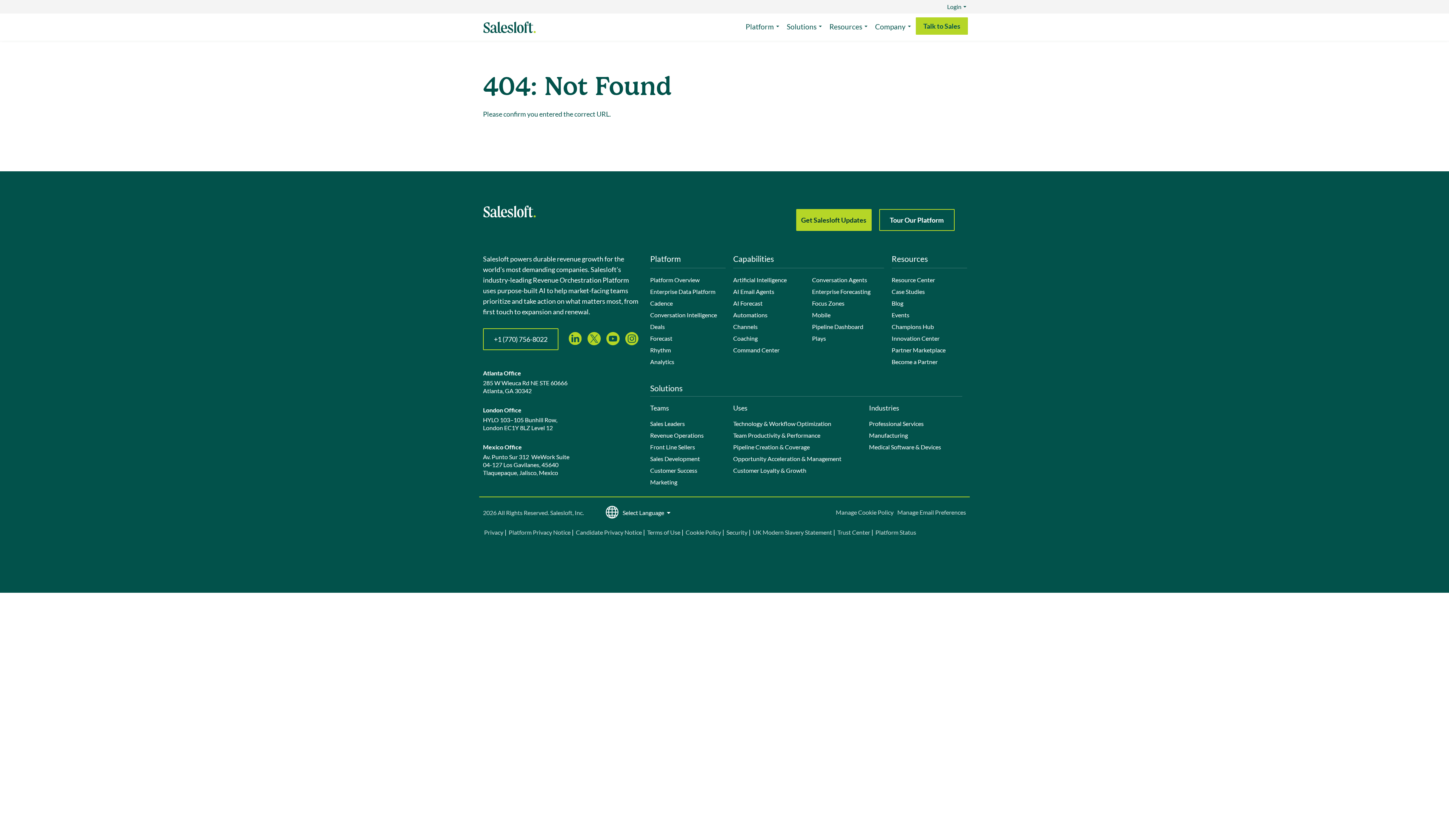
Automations (750, 314)
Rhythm (660, 350)
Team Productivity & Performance (776, 435)
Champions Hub (913, 326)
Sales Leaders (667, 423)
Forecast (661, 338)
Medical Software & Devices (905, 447)
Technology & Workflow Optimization (782, 423)
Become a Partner (915, 361)
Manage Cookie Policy (865, 512)
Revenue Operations (677, 435)
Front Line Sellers (672, 447)
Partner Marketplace (919, 350)
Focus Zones (828, 303)
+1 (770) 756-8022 (521, 339)
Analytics (662, 361)
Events (900, 314)
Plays (819, 338)
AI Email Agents (753, 291)
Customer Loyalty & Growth (769, 470)
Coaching (745, 338)
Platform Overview (675, 279)
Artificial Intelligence (760, 279)
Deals (657, 326)
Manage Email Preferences (931, 512)
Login (954, 6)
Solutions (802, 26)
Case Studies (908, 291)
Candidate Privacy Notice (609, 532)
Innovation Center (916, 338)
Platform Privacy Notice (540, 532)
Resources (845, 26)
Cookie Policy (703, 532)
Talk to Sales (941, 26)
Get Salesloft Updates (833, 220)
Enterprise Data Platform (682, 291)
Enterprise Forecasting (841, 291)
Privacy (494, 532)
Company (890, 26)
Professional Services (896, 423)
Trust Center (853, 532)
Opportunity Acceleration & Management (787, 458)
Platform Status (895, 532)
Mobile (821, 314)
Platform (760, 26)
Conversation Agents (839, 279)
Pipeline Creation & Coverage (771, 447)
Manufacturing (888, 435)
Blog (897, 303)
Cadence (661, 303)
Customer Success (673, 470)
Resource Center (913, 279)
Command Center (756, 350)
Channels (745, 326)
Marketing (663, 482)
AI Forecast (748, 303)
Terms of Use (663, 532)
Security (737, 532)
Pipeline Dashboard (837, 326)
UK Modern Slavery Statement (792, 532)
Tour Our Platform (917, 220)
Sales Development (675, 458)
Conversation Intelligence (683, 314)
